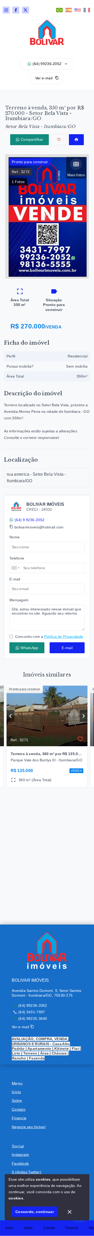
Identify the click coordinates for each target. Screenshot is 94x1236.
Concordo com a (48, 636)
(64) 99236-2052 (47, 64)
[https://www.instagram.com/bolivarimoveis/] (6, 10)
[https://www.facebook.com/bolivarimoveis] (15, 10)
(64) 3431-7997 (31, 1012)
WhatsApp (29, 648)
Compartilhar (32, 139)
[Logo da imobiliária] (47, 950)
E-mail (67, 648)
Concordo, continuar (34, 1212)
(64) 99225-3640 (32, 1018)
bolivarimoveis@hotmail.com (39, 527)
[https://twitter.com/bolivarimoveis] (25, 10)
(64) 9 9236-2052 (29, 520)
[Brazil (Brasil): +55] (16, 568)
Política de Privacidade (63, 636)
